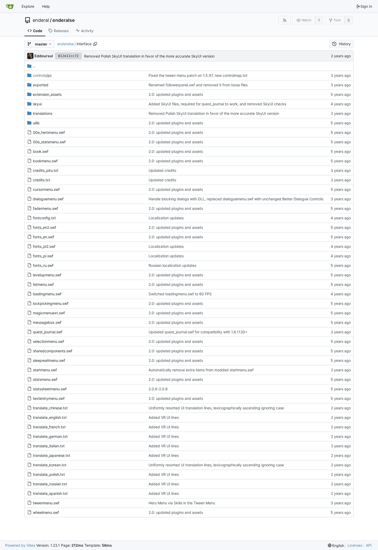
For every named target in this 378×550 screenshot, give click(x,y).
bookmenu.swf (45, 161)
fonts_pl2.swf (44, 246)
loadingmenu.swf (47, 294)
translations (42, 113)
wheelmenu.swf (46, 512)
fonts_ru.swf (43, 265)
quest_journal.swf (47, 332)
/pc (42, 75)
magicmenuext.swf (49, 313)
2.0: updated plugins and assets (176, 94)
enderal (41, 20)
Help (46, 6)
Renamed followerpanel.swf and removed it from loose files (198, 85)
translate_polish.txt (49, 474)
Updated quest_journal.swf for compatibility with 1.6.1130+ (198, 332)
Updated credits (162, 170)
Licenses (355, 545)
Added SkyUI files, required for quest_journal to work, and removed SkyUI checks (217, 104)
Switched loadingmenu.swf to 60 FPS (180, 294)
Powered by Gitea (20, 545)
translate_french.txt (49, 427)
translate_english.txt (50, 417)
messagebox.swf (47, 322)
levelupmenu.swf (47, 275)
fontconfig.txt (44, 218)
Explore (28, 6)
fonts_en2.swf (44, 227)
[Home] (10, 6)
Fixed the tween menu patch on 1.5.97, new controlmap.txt (198, 75)
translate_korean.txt (49, 465)
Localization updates (166, 218)
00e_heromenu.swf (49, 132)
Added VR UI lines (164, 417)
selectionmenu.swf (48, 341)
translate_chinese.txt (50, 408)
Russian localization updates (172, 265)
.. (34, 66)
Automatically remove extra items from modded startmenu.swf (201, 370)
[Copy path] (95, 44)
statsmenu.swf (45, 379)
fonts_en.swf (43, 237)
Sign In (366, 6)
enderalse (63, 20)
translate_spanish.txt (50, 493)
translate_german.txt (50, 436)
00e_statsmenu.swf (49, 142)
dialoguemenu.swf (48, 199)
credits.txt (41, 180)
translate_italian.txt (49, 446)
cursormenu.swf (46, 189)
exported (40, 85)
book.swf (40, 151)
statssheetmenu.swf (50, 389)
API (369, 545)
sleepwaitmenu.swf (49, 360)
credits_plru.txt (45, 170)
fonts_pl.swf (43, 256)
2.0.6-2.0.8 (158, 389)
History (345, 44)
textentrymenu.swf (49, 398)
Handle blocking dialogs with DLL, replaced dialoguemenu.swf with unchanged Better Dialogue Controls (236, 199)
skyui (37, 104)
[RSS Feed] (284, 20)
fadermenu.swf (45, 208)
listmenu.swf (43, 284)
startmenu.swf (45, 370)
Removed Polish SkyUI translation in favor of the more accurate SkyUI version (149, 56)
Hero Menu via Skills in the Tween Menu (182, 503)
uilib (36, 123)
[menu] (336, 545)
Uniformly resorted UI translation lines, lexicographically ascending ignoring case (216, 408)
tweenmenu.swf (46, 503)
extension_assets (47, 94)
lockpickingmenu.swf (50, 303)
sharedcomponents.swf (52, 351)
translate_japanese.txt (51, 455)
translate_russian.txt (50, 484)
